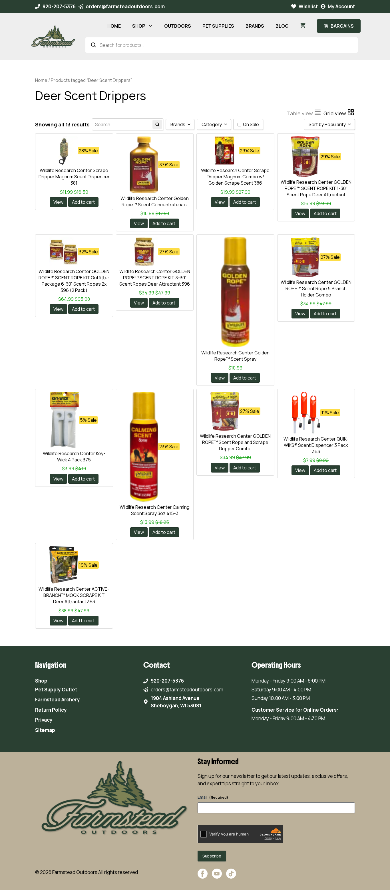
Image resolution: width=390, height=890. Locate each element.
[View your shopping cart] (302, 26)
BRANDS (255, 26)
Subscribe (211, 856)
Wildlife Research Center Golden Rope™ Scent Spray (235, 356)
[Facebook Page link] (203, 876)
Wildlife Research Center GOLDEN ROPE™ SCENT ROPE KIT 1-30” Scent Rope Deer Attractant (316, 188)
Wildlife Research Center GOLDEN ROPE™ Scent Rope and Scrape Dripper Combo (235, 442)
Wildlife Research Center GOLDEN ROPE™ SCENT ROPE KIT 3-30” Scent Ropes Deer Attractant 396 (154, 277)
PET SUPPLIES (218, 26)
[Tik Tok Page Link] (231, 876)
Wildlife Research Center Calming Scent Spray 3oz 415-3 (155, 510)
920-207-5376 (59, 6)
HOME (114, 26)
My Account (341, 6)
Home (41, 80)
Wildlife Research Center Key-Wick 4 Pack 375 (74, 456)
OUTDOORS (177, 26)
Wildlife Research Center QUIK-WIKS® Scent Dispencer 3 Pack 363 (316, 445)
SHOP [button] (138, 26)
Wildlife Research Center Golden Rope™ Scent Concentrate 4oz (154, 201)
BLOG (282, 26)
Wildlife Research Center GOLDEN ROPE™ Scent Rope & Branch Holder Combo (316, 288)
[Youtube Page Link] (217, 876)
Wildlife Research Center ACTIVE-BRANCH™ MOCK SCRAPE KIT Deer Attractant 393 (74, 595)
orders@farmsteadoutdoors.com (125, 6)
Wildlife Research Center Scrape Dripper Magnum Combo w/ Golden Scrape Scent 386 (235, 176)
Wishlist (308, 6)
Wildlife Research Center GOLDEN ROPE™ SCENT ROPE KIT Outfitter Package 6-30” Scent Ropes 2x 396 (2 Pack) (74, 280)
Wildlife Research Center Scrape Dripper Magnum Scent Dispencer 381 (74, 176)
